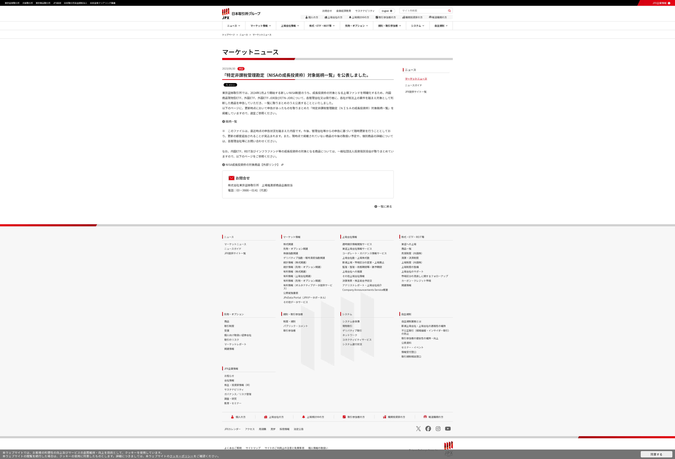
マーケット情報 (291, 237)
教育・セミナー (233, 403)
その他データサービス (295, 302)
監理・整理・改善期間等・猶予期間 (362, 267)
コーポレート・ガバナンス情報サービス (364, 253)
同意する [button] (657, 454)
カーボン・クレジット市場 (416, 280)
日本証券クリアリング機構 (102, 2)
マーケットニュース (262, 34)
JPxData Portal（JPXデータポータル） (305, 297)
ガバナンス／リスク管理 (237, 394)
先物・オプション (234, 314)
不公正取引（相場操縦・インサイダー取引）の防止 (426, 332)
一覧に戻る (385, 206)
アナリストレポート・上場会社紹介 (362, 285)
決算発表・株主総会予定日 (357, 280)
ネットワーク (349, 335)
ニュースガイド (413, 85)
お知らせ (229, 376)
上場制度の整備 (410, 267)
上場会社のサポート (412, 271)
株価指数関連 (290, 253)
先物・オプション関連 (295, 248)
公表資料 (406, 343)
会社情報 (229, 380)
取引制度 (229, 326)
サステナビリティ (234, 389)
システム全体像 (351, 321)
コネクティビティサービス (357, 339)
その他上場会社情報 (353, 276)
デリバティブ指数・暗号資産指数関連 (304, 258)
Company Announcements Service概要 (365, 289)
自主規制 (406, 314)
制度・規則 (289, 321)
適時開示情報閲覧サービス (357, 244)
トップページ (228, 34)
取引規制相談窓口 (411, 356)
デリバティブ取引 (352, 330)
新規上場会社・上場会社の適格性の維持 (423, 326)
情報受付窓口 (408, 352)
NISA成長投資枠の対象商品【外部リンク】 (253, 164)
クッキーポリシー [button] (182, 456)
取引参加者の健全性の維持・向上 (419, 338)
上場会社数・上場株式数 (355, 258)
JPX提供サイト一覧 (415, 91)
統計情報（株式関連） (295, 262)
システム (347, 314)
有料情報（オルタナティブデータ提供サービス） (307, 286)
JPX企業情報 (659, 3)
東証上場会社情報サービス (357, 248)
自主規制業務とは (411, 321)
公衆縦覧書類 (290, 293)
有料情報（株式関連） (295, 271)
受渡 (226, 330)
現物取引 (347, 326)
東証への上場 (408, 244)
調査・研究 (230, 398)
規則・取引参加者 (293, 314)
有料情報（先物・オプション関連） (303, 280)
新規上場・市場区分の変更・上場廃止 (363, 262)
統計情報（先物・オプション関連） (303, 267)
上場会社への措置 (352, 271)
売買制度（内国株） (412, 253)
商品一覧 (406, 248)
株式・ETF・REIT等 (412, 237)
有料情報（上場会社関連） (298, 276)
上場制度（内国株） (412, 262)
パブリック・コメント (295, 326)
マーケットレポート (235, 344)
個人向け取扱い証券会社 (237, 335)
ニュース (244, 34)
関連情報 (406, 285)
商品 (226, 321)
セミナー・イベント (412, 347)
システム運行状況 (352, 344)
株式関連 (288, 244)
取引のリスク (231, 339)
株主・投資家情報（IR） (237, 385)
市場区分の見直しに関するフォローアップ (424, 276)
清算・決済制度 (410, 258)
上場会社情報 (349, 237)
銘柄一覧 (231, 121)
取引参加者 (289, 330)
